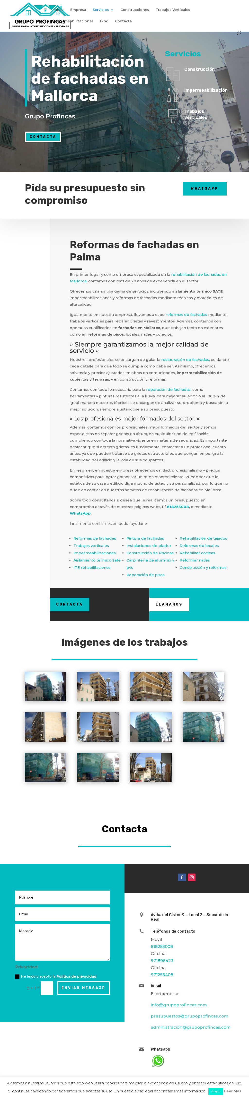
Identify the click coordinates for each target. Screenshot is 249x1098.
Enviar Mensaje (83, 988)
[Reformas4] (203, 701)
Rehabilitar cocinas (197, 553)
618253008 (178, 506)
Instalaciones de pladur (148, 545)
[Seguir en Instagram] (192, 877)
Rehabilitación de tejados (203, 538)
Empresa (78, 10)
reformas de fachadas (186, 314)
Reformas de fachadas (94, 538)
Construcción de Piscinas (150, 553)
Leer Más (232, 1091)
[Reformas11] (151, 782)
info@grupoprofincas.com (179, 1004)
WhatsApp (80, 513)
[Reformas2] (98, 701)
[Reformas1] (45, 701)
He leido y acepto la (58, 976)
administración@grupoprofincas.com (191, 1027)
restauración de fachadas (185, 359)
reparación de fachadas (168, 389)
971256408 (162, 974)
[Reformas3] (151, 701)
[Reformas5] (45, 742)
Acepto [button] (215, 1091)
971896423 (162, 960)
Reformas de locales (199, 545)
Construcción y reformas (203, 567)
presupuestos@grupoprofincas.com (189, 1016)
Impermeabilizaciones (74, 21)
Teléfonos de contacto (173, 931)
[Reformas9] (45, 782)
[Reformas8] (203, 742)
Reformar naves (195, 560)
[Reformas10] (98, 782)
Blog (104, 21)
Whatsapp (204, 189)
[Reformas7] (151, 742)
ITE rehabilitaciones (92, 567)
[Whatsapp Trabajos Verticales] (158, 1067)
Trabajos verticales (91, 545)
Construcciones (134, 10)
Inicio (59, 10)
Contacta (123, 21)
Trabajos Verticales (173, 10)
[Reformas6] (98, 742)
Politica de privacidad (76, 976)
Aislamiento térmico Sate (97, 560)
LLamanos (169, 604)
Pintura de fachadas (145, 538)
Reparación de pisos (145, 574)
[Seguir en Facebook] (182, 877)
